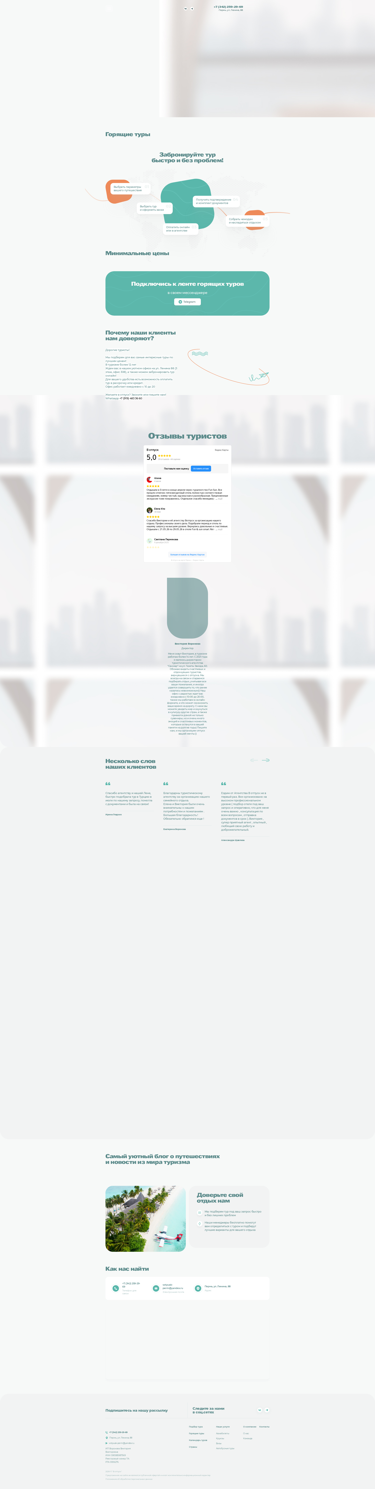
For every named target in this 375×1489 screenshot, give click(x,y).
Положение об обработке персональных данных (128, 1479)
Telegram (189, 301)
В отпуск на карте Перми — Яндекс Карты (187, 560)
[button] (266, 760)
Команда (247, 1438)
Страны (193, 1447)
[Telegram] (192, 8)
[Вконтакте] (185, 8)
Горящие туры (196, 1433)
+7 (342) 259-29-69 (228, 7)
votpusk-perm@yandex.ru (173, 1286)
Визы (218, 1443)
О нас (246, 1433)
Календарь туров (198, 1440)
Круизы (220, 1438)
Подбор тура (195, 1427)
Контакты (264, 1427)
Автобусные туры (225, 1448)
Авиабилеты (222, 1433)
